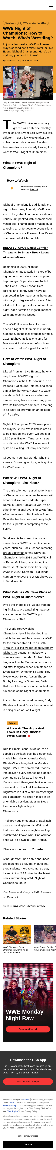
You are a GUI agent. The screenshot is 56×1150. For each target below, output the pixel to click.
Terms (11, 1102)
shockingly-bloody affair (26, 825)
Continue (28, 1144)
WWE (21, 123)
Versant (26, 1100)
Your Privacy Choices (28, 1136)
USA (7, 5)
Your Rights (12, 1111)
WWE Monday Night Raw (29, 906)
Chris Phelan (11, 61)
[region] (28, 1120)
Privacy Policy (9, 1105)
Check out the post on (23, 849)
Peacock (34, 189)
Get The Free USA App (28, 1081)
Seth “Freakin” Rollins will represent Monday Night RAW (28, 647)
